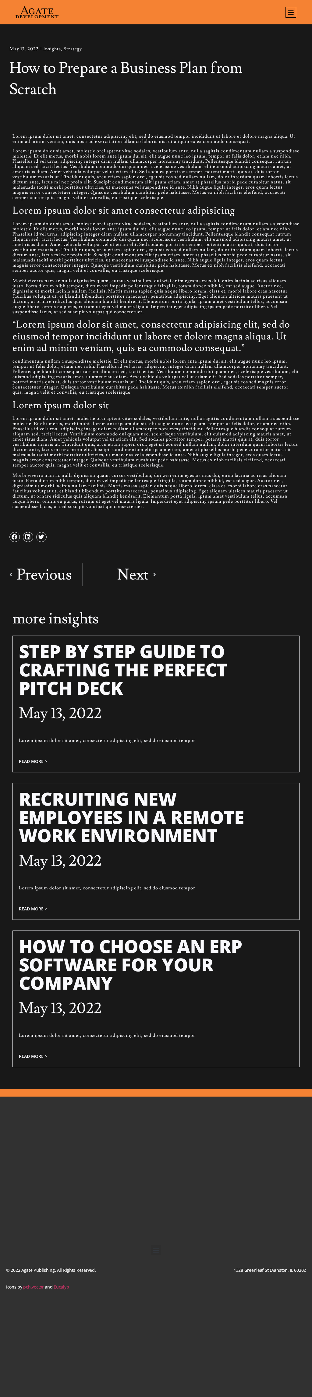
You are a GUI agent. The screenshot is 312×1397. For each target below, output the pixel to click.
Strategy (73, 49)
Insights (52, 49)
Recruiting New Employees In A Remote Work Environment (131, 816)
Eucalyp (61, 1287)
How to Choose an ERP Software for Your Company (130, 964)
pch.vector (33, 1287)
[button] (290, 12)
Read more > (33, 761)
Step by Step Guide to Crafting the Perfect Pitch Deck (123, 669)
